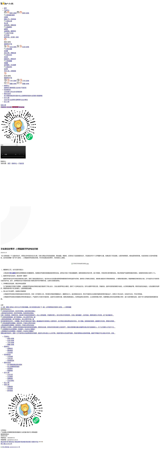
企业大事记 (24, 99)
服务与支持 (7, 93)
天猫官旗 (3, 107)
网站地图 (23, 441)
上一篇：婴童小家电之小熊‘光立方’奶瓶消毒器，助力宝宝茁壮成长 (20, 307)
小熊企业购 (15, 107)
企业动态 (18, 87)
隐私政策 (17, 441)
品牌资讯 (6, 87)
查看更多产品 (8, 44)
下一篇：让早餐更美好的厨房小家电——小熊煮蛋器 (55, 307)
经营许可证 (35, 441)
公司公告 (12, 91)
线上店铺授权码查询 (25, 95)
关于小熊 (6, 97)
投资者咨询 (18, 91)
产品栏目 (23, 87)
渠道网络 (39, 95)
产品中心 (6, 10)
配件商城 (21, 107)
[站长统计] (41, 441)
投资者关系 (7, 89)
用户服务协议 (10, 441)
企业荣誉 (12, 99)
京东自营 (9, 107)
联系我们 (28, 441)
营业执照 (3, 441)
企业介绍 (6, 99)
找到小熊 (3, 105)
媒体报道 (12, 87)
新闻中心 (6, 85)
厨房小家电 (10, 338)
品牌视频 (18, 99)
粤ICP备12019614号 (6, 443)
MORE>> (8, 309)
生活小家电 (10, 340)
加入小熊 (6, 101)
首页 (5, 8)
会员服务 (34, 95)
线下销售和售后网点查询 (11, 95)
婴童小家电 (10, 344)
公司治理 (6, 91)
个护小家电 (10, 342)
